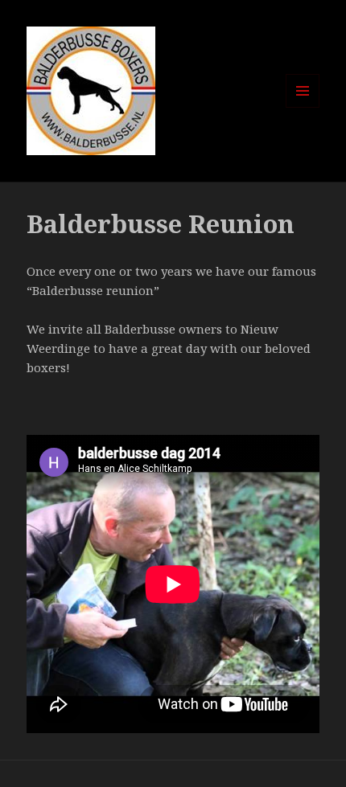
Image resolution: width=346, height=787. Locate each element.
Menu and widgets (302, 107)
